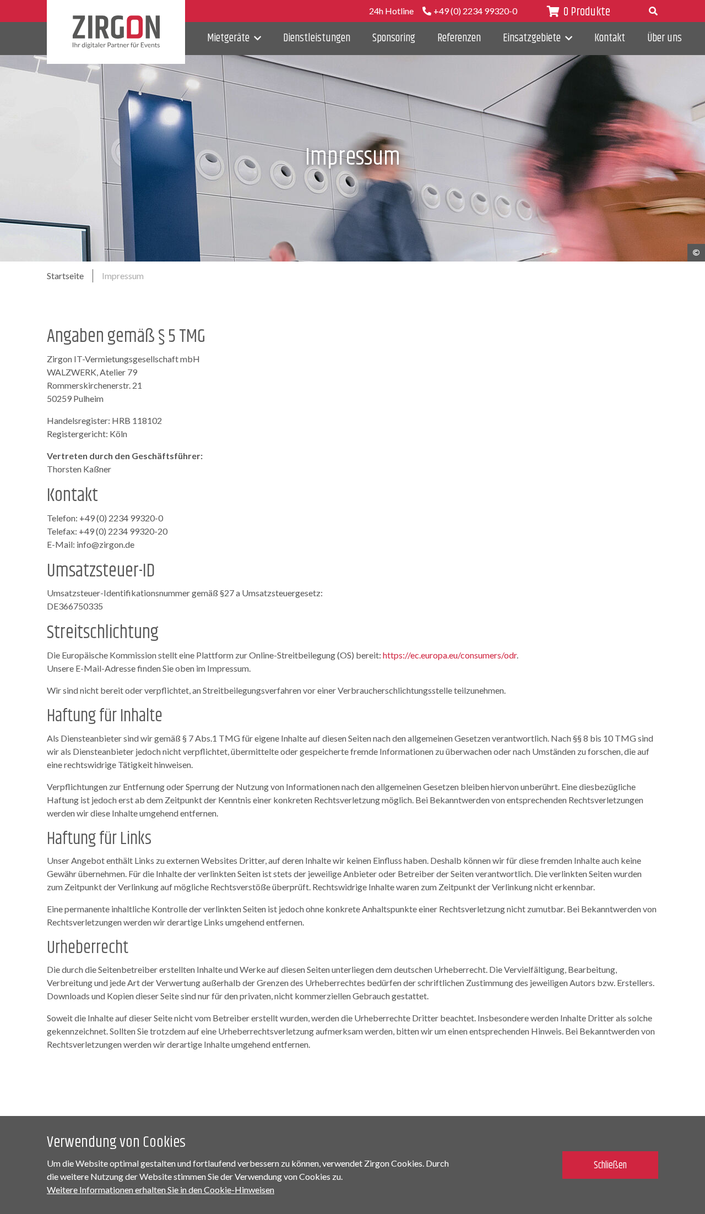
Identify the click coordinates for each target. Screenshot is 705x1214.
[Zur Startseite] (116, 32)
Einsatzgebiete (532, 38)
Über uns (664, 38)
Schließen (610, 1165)
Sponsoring (393, 38)
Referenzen (459, 38)
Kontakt (609, 38)
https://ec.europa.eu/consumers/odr (450, 655)
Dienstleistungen (316, 38)
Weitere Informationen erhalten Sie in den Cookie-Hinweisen (160, 1189)
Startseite (65, 275)
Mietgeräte (228, 38)
